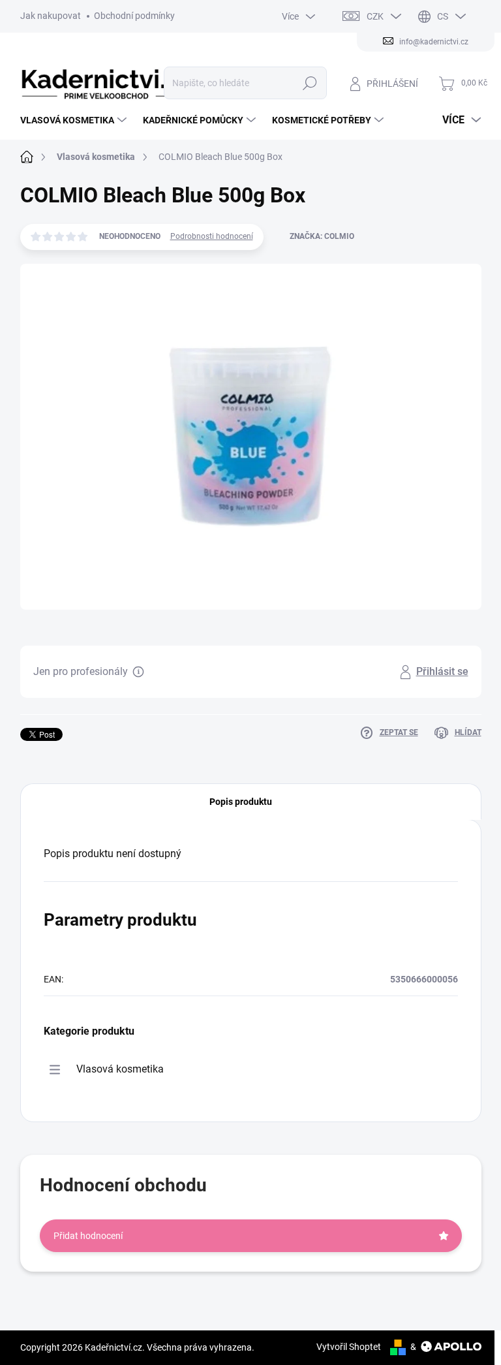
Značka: (322, 236)
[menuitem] (75, 120)
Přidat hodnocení (88, 1236)
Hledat (309, 83)
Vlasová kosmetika (120, 1069)
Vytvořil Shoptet (348, 1346)
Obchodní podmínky (134, 15)
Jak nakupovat (50, 15)
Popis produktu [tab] (240, 801)
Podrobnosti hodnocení (211, 236)
